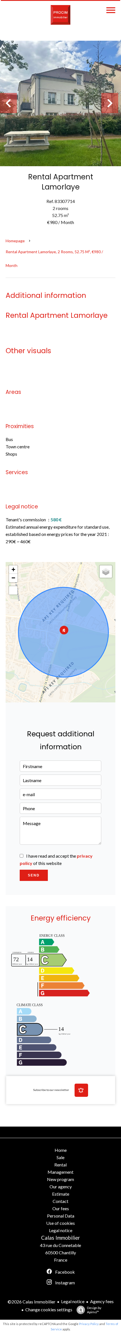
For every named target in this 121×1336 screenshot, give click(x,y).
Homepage (15, 240)
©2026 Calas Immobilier (31, 1301)
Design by (94, 1310)
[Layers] (106, 571)
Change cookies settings (48, 1309)
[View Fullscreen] (13, 590)
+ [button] (13, 569)
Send (34, 875)
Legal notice (72, 1301)
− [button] (13, 577)
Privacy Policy (89, 1324)
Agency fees (102, 1301)
